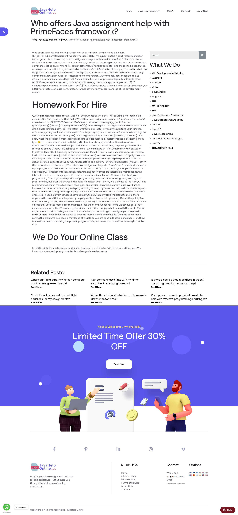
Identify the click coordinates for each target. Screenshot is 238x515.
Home (129, 10)
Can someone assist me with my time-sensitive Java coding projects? (115, 281)
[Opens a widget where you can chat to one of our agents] (227, 510)
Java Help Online (74, 509)
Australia (157, 77)
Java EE (156, 124)
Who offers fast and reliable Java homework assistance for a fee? (118, 297)
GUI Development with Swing (167, 73)
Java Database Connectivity (167, 119)
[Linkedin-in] (118, 449)
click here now (40, 191)
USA (169, 10)
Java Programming (148, 10)
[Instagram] (150, 449)
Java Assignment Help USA (53, 39)
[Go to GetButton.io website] (6, 512)
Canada (156, 82)
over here (132, 185)
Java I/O (156, 129)
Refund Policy (128, 479)
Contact (185, 10)
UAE (154, 101)
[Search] (202, 55)
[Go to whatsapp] (6, 507)
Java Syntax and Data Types (167, 138)
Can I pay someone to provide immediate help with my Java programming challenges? (179, 297)
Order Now (202, 10)
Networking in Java (162, 147)
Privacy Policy (128, 476)
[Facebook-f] (54, 449)
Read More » (36, 287)
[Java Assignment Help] (43, 11)
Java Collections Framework (167, 115)
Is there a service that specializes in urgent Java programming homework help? (177, 281)
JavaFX (156, 143)
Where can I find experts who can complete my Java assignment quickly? (58, 281)
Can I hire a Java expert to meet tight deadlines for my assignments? (54, 297)
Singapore (157, 96)
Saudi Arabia (159, 91)
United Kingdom (160, 105)
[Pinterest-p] (86, 449)
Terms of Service (130, 482)
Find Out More (39, 214)
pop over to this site (130, 69)
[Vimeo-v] (183, 449)
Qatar (155, 87)
